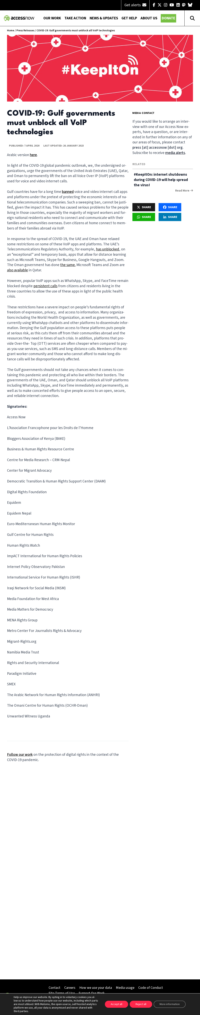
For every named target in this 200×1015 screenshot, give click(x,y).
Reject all (141, 1004)
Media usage (125, 987)
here (33, 155)
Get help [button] (129, 18)
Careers (69, 987)
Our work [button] (52, 18)
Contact (54, 987)
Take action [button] (75, 18)
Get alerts (132, 5)
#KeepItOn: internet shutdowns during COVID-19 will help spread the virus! (161, 180)
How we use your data (95, 987)
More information (170, 1004)
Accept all (116, 1004)
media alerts (175, 153)
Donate (168, 18)
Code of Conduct (150, 987)
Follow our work (20, 754)
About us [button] (149, 18)
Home (10, 30)
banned (68, 191)
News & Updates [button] (104, 18)
